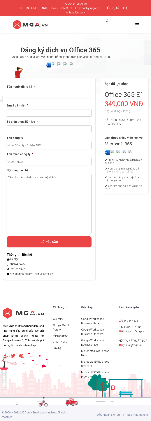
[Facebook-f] (5, 356)
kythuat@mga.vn (76, 12)
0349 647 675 (17, 264)
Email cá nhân (17, 105)
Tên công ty (15, 138)
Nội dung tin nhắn (18, 170)
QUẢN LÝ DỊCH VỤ (76, 4)
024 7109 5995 (60, 8)
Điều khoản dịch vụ (108, 414)
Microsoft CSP (61, 335)
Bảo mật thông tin (138, 414)
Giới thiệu (58, 318)
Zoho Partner (61, 342)
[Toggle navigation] (137, 24)
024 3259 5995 (18, 269)
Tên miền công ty (20, 154)
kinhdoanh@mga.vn (87, 8)
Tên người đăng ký (21, 86)
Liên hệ (57, 348)
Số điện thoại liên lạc (22, 121)
